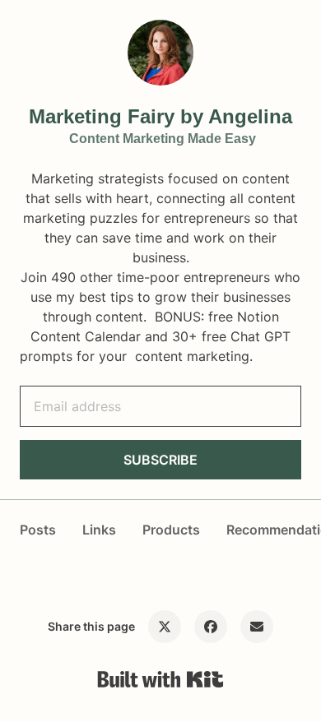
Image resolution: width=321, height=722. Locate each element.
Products (171, 529)
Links (99, 529)
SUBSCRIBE (160, 459)
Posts (38, 529)
